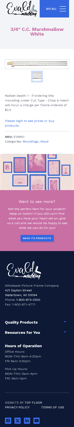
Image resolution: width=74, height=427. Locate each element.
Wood (44, 141)
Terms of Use (52, 407)
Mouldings (30, 141)
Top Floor (33, 402)
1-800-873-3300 (28, 300)
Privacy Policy (17, 407)
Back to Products (37, 238)
